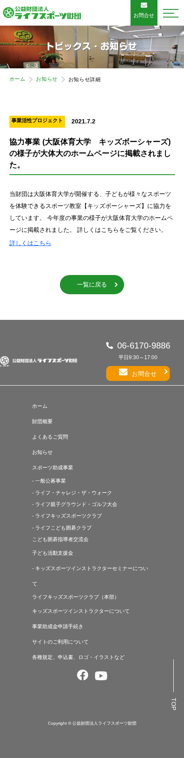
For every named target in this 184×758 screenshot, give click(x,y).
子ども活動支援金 (52, 553)
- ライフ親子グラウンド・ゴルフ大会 (74, 504)
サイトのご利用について (60, 642)
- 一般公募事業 (49, 481)
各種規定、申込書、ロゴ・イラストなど (78, 657)
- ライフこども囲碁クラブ (62, 528)
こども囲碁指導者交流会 (60, 539)
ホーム (17, 79)
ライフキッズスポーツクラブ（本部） (75, 597)
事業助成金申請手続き (57, 626)
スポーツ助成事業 (52, 468)
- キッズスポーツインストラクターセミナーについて (90, 576)
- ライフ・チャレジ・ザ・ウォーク (72, 493)
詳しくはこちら (30, 243)
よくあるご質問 (50, 437)
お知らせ (46, 79)
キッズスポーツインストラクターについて (81, 611)
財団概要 (42, 421)
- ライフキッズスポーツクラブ (67, 516)
